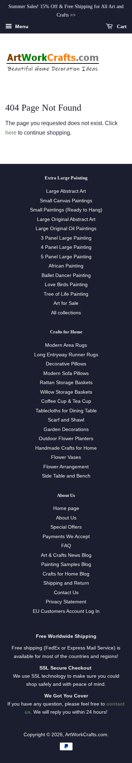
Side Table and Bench (66, 476)
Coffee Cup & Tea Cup (66, 401)
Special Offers (66, 527)
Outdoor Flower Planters (66, 438)
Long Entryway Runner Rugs (66, 354)
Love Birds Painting (66, 284)
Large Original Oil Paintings (66, 228)
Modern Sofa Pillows (66, 373)
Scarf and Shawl (66, 420)
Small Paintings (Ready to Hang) (66, 210)
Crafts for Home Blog (66, 574)
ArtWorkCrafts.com (86, 734)
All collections (66, 312)
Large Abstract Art (66, 191)
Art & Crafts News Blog (66, 555)
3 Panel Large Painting (66, 238)
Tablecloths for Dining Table (66, 410)
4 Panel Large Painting (66, 247)
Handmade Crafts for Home (66, 448)
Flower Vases (66, 457)
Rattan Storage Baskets (66, 382)
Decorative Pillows (66, 364)
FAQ (66, 545)
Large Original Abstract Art (66, 219)
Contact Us (66, 592)
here (11, 133)
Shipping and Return (66, 583)
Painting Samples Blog (66, 564)
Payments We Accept (66, 536)
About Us (66, 518)
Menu (21, 26)
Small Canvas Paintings (66, 200)
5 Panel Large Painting (66, 256)
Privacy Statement (66, 601)
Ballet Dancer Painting (66, 275)
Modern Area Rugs (66, 345)
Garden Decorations (66, 429)
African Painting (66, 266)
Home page (66, 508)
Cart (121, 26)
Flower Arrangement (66, 466)
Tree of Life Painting (66, 294)
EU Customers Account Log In (66, 611)
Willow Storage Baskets (66, 392)
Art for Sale (66, 303)
